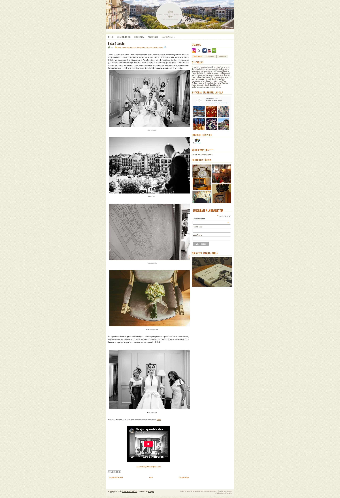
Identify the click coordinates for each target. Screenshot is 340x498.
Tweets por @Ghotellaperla (202, 155)
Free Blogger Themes (225, 491)
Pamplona (141, 47)
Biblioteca (139, 37)
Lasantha (213, 491)
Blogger (151, 492)
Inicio (151, 477)
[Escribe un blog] (112, 471)
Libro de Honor (123, 37)
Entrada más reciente (116, 477)
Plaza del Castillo (151, 47)
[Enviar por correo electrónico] (109, 471)
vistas (161, 47)
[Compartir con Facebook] (117, 471)
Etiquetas (210, 57)
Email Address (211, 219)
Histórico (222, 57)
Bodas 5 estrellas (117, 43)
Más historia (168, 37)
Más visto (197, 57)
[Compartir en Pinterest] (119, 471)
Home (110, 37)
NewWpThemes (192, 491)
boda (119, 47)
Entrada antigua (184, 477)
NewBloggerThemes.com (223, 493)
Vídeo (159, 420)
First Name (197, 227)
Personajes (153, 37)
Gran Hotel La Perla (129, 47)
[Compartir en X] (114, 471)
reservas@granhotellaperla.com (149, 466)
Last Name (197, 235)
